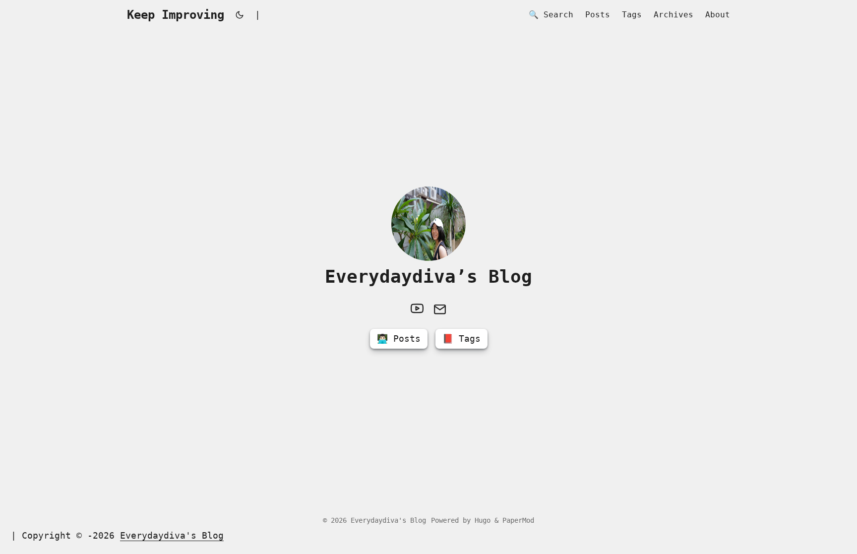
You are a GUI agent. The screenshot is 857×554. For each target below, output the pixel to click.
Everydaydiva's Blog (388, 520)
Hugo (482, 520)
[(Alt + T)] (239, 15)
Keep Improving (175, 15)
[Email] (439, 308)
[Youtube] (417, 308)
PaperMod (518, 520)
